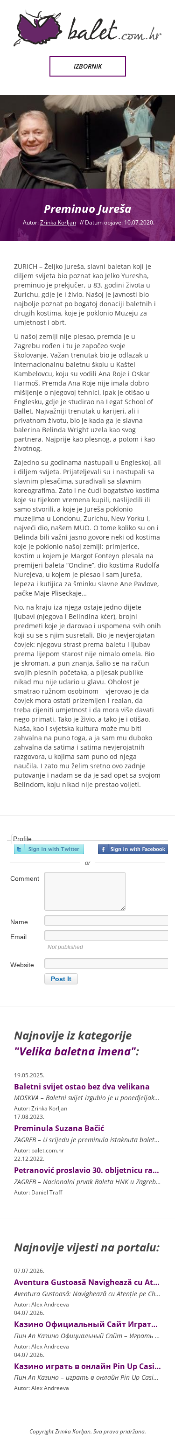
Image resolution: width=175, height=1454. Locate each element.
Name (19, 922)
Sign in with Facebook (133, 849)
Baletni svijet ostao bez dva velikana (82, 1087)
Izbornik (88, 66)
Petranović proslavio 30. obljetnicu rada (88, 1170)
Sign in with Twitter (49, 849)
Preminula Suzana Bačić (59, 1128)
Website (22, 965)
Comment (24, 878)
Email (18, 937)
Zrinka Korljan (58, 222)
